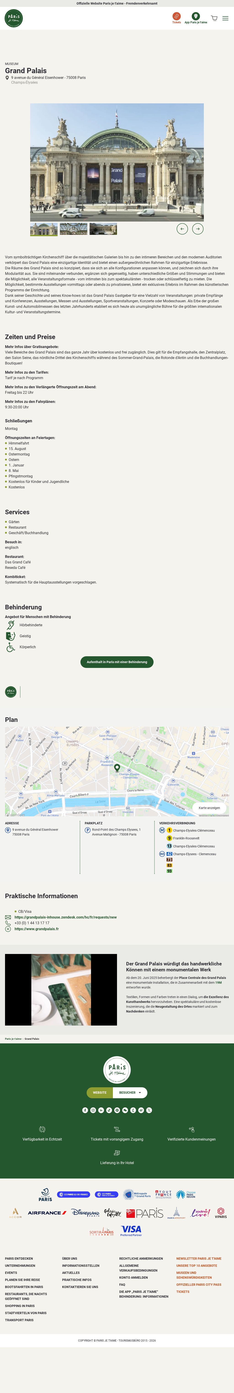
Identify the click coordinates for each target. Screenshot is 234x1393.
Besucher (127, 1093)
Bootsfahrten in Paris (24, 1287)
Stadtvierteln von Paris (26, 1313)
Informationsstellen (80, 1265)
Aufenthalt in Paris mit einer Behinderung (117, 662)
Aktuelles (71, 1273)
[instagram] (93, 1110)
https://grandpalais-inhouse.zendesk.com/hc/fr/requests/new (66, 917)
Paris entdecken (19, 1258)
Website (99, 1093)
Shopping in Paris (20, 1306)
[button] (182, 229)
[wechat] (125, 1110)
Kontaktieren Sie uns (80, 1287)
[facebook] (85, 1110)
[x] (149, 1110)
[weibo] (141, 1110)
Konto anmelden (133, 1277)
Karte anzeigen (209, 808)
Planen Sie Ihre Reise (22, 1280)
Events (11, 1273)
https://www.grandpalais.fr (37, 929)
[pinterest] (117, 1110)
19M (218, 982)
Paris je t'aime (13, 1038)
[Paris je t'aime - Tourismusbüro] (14, 18)
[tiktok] (109, 1110)
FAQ (122, 1284)
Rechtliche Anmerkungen (141, 1258)
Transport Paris (19, 1320)
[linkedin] (101, 1110)
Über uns (69, 1258)
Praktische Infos (77, 1280)
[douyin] (133, 1110)
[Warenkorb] (214, 18)
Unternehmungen (20, 1265)
